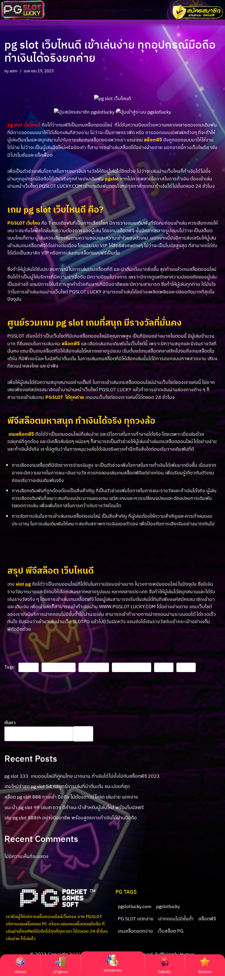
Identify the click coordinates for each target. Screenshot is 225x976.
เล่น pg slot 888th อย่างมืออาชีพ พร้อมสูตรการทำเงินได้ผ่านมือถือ (70, 818)
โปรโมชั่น (164, 972)
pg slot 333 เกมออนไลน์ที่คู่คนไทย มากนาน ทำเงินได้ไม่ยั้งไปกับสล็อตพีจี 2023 (82, 776)
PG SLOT (28, 667)
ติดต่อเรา (205, 972)
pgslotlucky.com (131, 667)
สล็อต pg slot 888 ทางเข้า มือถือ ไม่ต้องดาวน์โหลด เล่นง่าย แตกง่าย (71, 797)
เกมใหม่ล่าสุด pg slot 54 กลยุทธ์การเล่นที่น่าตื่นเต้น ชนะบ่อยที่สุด (67, 786)
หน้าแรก (20, 972)
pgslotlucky (93, 667)
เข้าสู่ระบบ (60, 972)
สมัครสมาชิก (112, 970)
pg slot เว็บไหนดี (59, 667)
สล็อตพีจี (186, 667)
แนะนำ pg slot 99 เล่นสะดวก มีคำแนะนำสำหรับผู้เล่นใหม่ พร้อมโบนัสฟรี (74, 807)
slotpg (164, 667)
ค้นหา (10, 722)
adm (14, 71)
